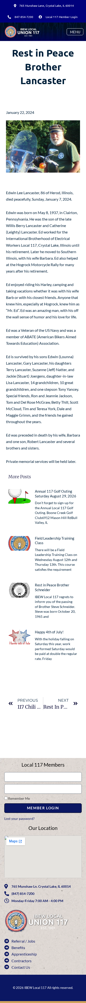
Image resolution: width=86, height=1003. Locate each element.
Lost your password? (19, 818)
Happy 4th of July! (49, 632)
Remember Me (18, 798)
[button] (75, 31)
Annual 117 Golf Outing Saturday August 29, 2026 (55, 493)
